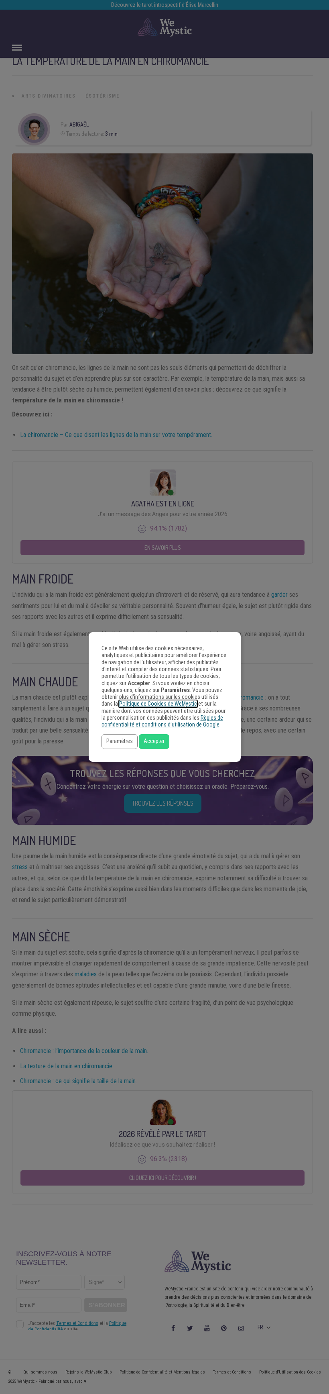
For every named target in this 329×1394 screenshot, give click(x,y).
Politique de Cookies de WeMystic (158, 703)
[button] (120, 741)
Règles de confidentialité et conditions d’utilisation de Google (162, 721)
